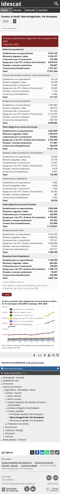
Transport (10, 433)
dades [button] (7, 294)
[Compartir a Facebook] (37, 452)
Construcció (11, 427)
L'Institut (43, 10)
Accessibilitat (8, 479)
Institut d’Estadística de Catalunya (18, 483)
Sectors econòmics (12, 386)
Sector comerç (14, 399)
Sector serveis (14, 395)
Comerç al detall (15, 411)
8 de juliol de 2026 (35, 362)
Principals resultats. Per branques (26, 414)
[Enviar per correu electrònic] (52, 452)
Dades (4, 10)
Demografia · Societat (13, 377)
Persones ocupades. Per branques (27, 420)
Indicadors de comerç (18, 423)
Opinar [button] (9, 452)
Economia (8, 383)
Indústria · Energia (14, 430)
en (55, 477)
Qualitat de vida (11, 380)
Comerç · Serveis (13, 392)
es (49, 477)
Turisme (9, 436)
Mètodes (30, 10)
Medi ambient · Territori (14, 439)
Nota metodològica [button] (13, 368)
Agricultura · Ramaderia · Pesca (20, 389)
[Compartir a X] (32, 452)
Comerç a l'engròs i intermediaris (23, 408)
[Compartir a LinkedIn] (42, 452)
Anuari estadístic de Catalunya (17, 462)
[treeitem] (30, 389)
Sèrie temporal (9, 28)
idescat (11, 4)
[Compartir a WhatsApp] (47, 452)
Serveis (17, 10)
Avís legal (6, 476)
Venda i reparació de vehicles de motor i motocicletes (27, 404)
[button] (57, 452)
